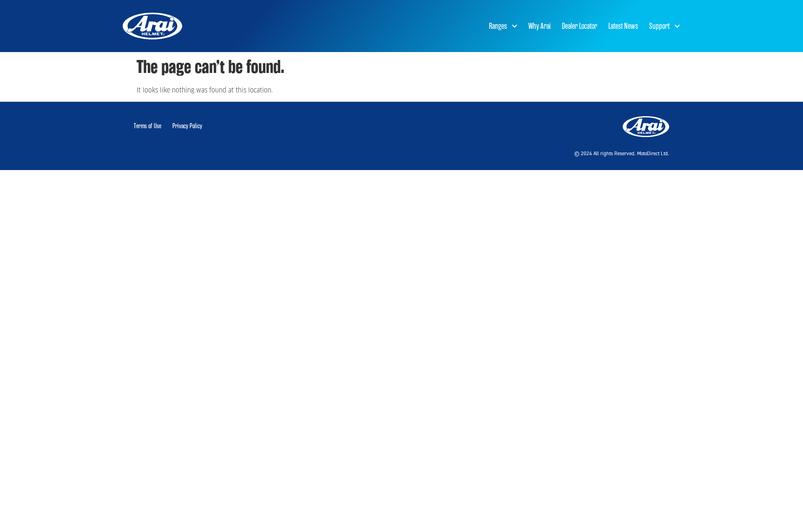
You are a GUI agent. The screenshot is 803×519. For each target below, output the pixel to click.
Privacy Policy (187, 126)
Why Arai (539, 26)
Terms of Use (147, 126)
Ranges (498, 26)
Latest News (623, 26)
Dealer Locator (579, 26)
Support (659, 26)
